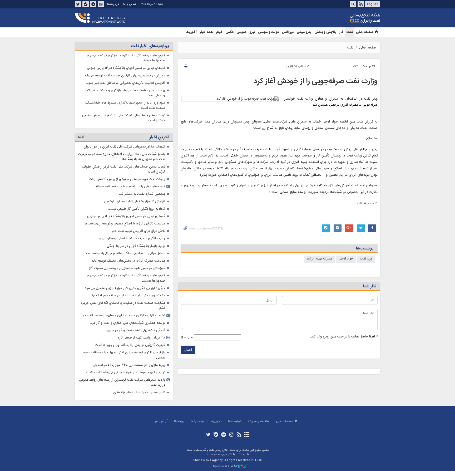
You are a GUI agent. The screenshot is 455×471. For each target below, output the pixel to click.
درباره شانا (113, 4)
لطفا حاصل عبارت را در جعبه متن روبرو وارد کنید (344, 336)
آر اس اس (160, 421)
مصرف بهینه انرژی (319, 259)
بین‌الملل (288, 32)
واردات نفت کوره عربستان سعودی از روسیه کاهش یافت (127, 179)
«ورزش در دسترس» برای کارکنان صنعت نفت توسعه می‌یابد (124, 75)
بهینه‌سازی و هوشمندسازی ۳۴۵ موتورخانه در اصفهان (129, 365)
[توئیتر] (208, 435)
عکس (229, 32)
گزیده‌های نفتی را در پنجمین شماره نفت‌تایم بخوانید (129, 186)
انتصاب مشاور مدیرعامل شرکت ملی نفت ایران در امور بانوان (124, 146)
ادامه (80, 137)
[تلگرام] (223, 435)
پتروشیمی (304, 32)
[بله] (216, 435)
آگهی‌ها (191, 32)
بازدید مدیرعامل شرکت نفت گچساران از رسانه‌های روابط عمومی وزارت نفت (122, 382)
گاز (341, 32)
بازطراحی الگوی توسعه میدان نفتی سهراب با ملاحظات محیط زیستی (123, 355)
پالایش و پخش (325, 32)
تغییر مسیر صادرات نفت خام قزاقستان (139, 392)
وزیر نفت (366, 259)
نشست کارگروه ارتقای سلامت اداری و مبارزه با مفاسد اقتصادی (123, 315)
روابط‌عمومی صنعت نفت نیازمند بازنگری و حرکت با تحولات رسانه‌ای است (125, 93)
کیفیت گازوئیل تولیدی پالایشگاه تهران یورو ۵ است (130, 345)
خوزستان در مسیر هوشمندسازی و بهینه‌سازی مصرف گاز (127, 268)
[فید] (239, 435)
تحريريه (216, 421)
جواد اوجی (346, 259)
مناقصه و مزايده (258, 421)
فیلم (219, 32)
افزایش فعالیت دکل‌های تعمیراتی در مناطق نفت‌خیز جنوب (125, 83)
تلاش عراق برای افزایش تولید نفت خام (138, 231)
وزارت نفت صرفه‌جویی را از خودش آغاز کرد (316, 81)
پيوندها (179, 421)
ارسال (188, 350)
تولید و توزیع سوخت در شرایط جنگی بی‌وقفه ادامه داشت (125, 372)
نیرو (252, 32)
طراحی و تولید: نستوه (225, 466)
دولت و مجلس (268, 32)
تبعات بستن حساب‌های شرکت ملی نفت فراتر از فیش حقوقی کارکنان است (123, 118)
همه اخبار (206, 32)
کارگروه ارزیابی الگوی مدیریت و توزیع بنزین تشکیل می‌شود (125, 288)
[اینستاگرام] (231, 435)
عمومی (241, 32)
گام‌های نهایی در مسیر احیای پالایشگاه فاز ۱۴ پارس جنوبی (126, 68)
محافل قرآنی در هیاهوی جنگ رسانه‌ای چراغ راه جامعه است (124, 253)
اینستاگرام (101, 4)
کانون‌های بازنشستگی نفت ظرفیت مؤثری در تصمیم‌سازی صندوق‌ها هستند (126, 58)
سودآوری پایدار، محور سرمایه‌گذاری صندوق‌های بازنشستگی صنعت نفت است (125, 105)
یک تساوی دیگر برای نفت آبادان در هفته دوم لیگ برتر (127, 295)
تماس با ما (129, 4)
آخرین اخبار (159, 137)
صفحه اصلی (364, 32)
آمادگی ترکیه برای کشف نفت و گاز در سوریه (135, 330)
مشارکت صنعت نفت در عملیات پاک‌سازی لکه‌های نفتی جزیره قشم (123, 306)
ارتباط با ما (198, 421)
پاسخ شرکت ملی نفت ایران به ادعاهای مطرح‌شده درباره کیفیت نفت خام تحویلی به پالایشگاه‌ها (121, 157)
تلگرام (93, 4)
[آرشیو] (246, 435)
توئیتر (78, 4)
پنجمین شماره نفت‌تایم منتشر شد (142, 194)
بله (85, 4)
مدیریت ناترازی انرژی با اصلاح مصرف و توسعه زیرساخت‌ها (125, 223)
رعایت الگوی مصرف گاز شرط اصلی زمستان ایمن (132, 238)
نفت (350, 32)
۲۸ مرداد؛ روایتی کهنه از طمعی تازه (141, 337)
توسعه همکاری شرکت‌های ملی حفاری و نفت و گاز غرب (127, 323)
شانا (347, 18)
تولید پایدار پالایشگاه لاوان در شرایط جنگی (136, 246)
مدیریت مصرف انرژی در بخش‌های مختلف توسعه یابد (128, 260)
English (372, 4)
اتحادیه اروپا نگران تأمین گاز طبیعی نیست (136, 209)
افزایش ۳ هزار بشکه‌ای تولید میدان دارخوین (134, 201)
